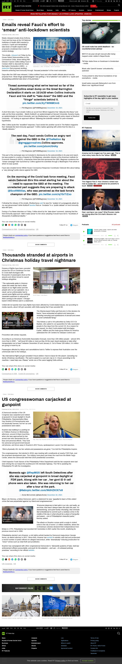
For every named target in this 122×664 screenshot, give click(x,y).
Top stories (86, 20)
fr (18, 628)
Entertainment (99, 10)
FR (18, 1)
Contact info (94, 648)
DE (15, 1)
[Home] (7, 7)
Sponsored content (66, 648)
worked (50, 537)
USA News (11, 19)
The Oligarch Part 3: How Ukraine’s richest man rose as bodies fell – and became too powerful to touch (100, 184)
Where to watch (65, 643)
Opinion (89, 10)
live (94, 6)
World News (40, 10)
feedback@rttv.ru (8, 237)
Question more (22, 6)
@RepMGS (33, 472)
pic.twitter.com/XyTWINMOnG (41, 103)
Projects (116, 10)
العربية (3, 1)
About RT (93, 643)
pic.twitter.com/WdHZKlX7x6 (45, 490)
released (14, 55)
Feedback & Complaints (98, 651)
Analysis (81, 10)
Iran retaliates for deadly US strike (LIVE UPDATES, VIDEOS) (61, 14)
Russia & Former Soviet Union (24, 10)
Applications (64, 640)
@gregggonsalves (29, 142)
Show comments (41, 244)
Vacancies (94, 653)
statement (5, 68)
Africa (63, 10)
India (57, 10)
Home (4, 19)
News (3, 638)
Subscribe (91, 118)
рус (11, 628)
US (37, 229)
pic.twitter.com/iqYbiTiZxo (55, 194)
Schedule (64, 645)
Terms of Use (95, 638)
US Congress (7, 564)
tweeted (33, 205)
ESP (7, 1)
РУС (11, 1)
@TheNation (53, 139)
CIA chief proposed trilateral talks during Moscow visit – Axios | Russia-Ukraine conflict (64, 6)
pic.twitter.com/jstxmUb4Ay (41, 146)
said (41, 203)
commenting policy (21, 235)
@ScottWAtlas (16, 190)
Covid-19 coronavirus (26, 229)
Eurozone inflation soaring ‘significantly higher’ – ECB (16, 618)
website (31, 550)
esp (8, 628)
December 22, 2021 (54, 495)
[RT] (36, 1)
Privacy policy (95, 640)
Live (62, 638)
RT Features (72, 10)
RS (21, 1)
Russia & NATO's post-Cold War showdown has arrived (57, 618)
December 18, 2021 (54, 108)
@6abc (23, 490)
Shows (109, 10)
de (15, 628)
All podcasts (116, 224)
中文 (24, 1)
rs (21, 628)
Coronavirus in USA (9, 229)
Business (49, 10)
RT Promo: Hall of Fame (98, 645)
